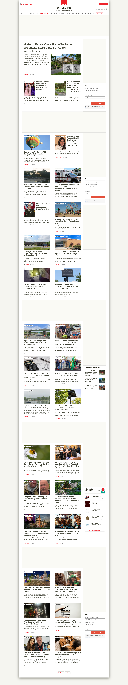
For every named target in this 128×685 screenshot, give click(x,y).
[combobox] (27, 4)
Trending (74, 13)
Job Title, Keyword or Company (91, 88)
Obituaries (87, 13)
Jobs (93, 13)
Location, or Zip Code (89, 93)
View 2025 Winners (94, 530)
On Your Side (54, 13)
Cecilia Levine (58, 157)
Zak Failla (27, 103)
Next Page (61, 672)
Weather (80, 13)
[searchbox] (28, 4)
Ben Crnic (27, 74)
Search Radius (88, 97)
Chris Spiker (58, 231)
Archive (68, 672)
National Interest (64, 13)
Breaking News (33, 13)
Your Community (56, 54)
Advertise (99, 13)
